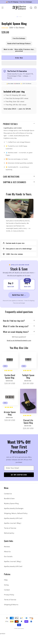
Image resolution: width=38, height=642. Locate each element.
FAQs (6, 580)
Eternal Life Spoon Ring (28, 421)
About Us (7, 551)
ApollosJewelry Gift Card (13, 518)
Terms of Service (10, 528)
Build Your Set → (19, 295)
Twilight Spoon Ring (28, 376)
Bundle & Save (9, 498)
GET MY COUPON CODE (19, 475)
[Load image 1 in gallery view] (17, 16)
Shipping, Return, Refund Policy (15, 513)
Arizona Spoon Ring (10, 413)
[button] (19, 63)
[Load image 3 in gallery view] (20, 16)
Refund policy (9, 533)
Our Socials (8, 556)
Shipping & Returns (11, 605)
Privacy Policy (9, 595)
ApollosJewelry (20, 628)
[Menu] (2, 8)
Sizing (6, 585)
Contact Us (8, 494)
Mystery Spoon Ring (11, 503)
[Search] (31, 8)
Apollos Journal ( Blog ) (12, 523)
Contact (7, 590)
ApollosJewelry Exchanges (13, 508)
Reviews (7, 547)
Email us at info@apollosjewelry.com (19, 340)
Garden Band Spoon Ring (9, 376)
